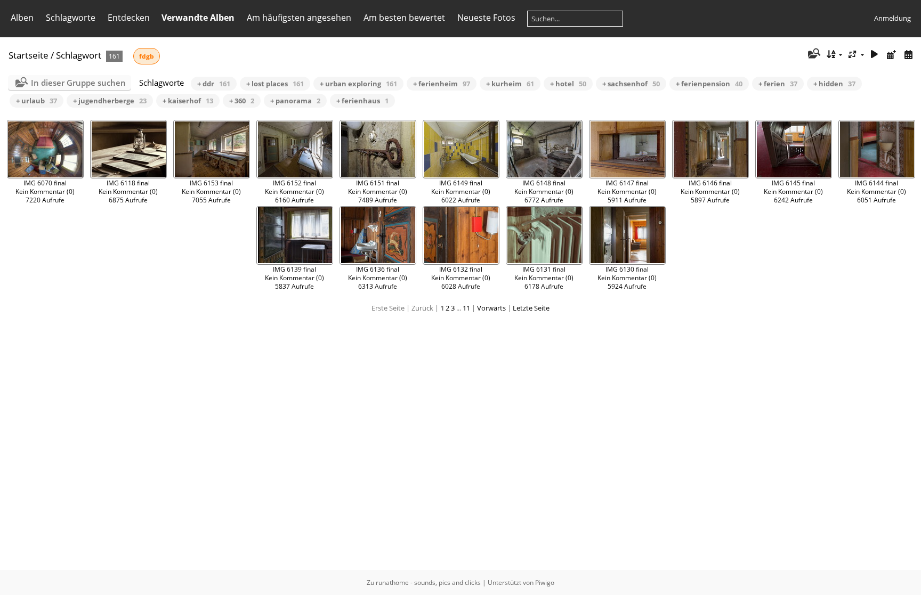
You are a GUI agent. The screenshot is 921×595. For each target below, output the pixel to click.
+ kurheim (510, 83)
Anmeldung (892, 18)
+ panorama (295, 100)
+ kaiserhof (188, 100)
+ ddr (213, 83)
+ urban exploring (358, 83)
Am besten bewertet (404, 17)
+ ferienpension (709, 83)
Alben (22, 17)
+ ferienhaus (362, 100)
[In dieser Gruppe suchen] (813, 54)
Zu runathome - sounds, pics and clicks (424, 582)
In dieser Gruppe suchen (78, 82)
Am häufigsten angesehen (299, 17)
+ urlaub (36, 100)
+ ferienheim (441, 83)
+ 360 (241, 100)
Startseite (29, 55)
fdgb (146, 56)
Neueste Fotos (486, 17)
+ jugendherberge (110, 100)
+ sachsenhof (631, 83)
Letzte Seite (531, 308)
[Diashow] (874, 54)
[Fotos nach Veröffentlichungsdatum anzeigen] (891, 54)
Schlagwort (78, 55)
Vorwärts (491, 308)
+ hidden (834, 83)
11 (466, 308)
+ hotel (568, 83)
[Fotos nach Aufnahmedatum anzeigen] (908, 54)
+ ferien (777, 83)
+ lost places (275, 83)
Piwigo (544, 582)
